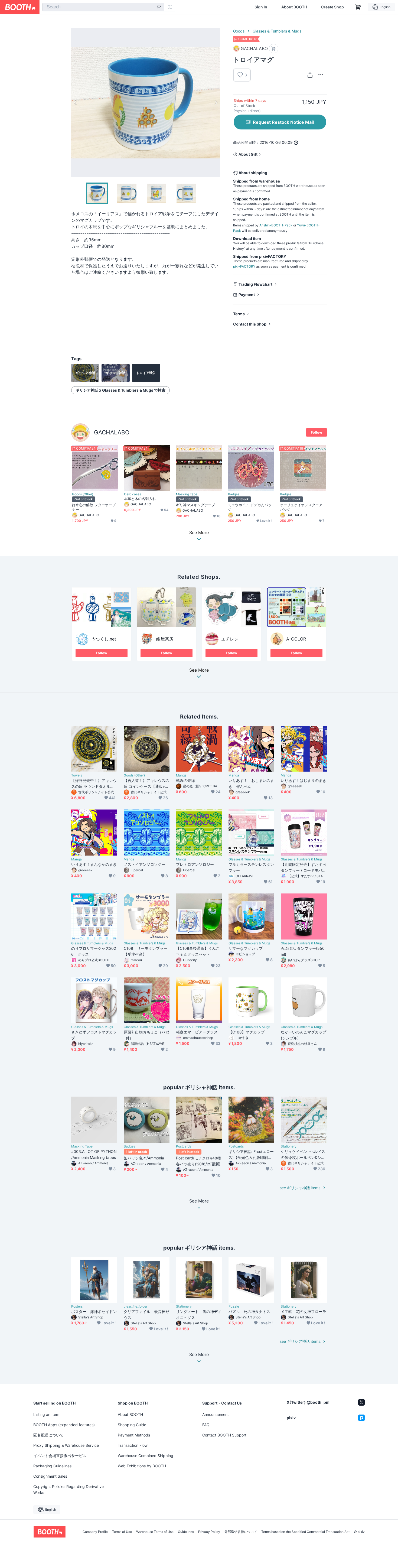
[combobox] (103, 7)
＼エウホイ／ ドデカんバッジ (250, 507)
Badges (233, 494)
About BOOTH (294, 7)
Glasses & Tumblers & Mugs (277, 31)
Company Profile (95, 1531)
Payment (247, 294)
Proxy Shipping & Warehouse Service (66, 1445)
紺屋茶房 (165, 639)
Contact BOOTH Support (224, 1435)
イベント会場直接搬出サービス (59, 1455)
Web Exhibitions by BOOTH (142, 1466)
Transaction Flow (133, 1445)
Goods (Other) (82, 494)
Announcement (215, 1414)
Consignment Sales (50, 1476)
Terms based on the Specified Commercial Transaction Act (305, 1531)
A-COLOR (296, 639)
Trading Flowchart (255, 284)
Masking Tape (186, 494)
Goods (238, 31)
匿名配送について (48, 1435)
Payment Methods (134, 1435)
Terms (239, 313)
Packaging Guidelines (52, 1466)
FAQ (206, 1424)
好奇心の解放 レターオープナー (94, 507)
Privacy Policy (209, 1531)
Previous (75, 102)
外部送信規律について (240, 1531)
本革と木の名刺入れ (140, 498)
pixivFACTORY (244, 266)
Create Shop (332, 7)
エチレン (230, 639)
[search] (158, 7)
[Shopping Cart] (358, 7)
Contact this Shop (249, 324)
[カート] (273, 48)
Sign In (261, 7)
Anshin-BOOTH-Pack (275, 225)
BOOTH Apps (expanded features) (64, 1424)
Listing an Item (46, 1414)
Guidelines (186, 1531)
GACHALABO (111, 432)
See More (199, 670)
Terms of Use (122, 1531)
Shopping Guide (132, 1424)
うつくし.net (103, 639)
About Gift (248, 154)
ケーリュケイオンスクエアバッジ (301, 507)
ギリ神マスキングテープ (195, 505)
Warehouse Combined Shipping (145, 1455)
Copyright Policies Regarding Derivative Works (68, 1489)
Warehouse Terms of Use (155, 1531)
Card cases (132, 494)
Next (215, 102)
